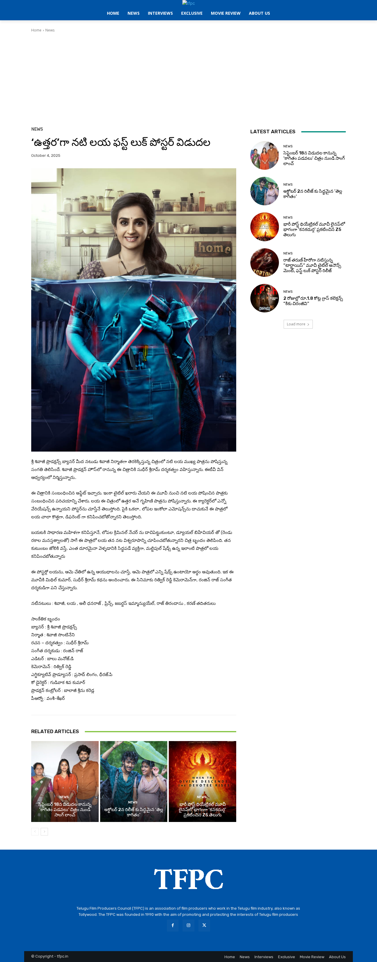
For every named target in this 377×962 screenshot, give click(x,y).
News (49, 30)
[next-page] (44, 831)
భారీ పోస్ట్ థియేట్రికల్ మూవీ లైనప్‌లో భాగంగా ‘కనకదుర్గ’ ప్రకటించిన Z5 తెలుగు (202, 810)
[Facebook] (172, 925)
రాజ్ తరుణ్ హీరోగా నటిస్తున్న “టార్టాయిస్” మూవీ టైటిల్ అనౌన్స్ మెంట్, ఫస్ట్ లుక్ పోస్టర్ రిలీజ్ (312, 265)
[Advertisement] (188, 77)
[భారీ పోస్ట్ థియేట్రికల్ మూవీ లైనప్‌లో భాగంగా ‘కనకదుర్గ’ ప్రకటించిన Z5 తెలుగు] (202, 781)
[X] (204, 925)
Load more (296, 324)
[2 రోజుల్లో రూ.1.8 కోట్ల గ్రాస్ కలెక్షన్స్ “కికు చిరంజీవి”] (264, 298)
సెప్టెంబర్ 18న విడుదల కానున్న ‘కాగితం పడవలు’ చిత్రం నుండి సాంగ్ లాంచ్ (64, 810)
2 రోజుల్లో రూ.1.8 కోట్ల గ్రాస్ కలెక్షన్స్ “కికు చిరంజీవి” (313, 301)
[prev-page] (35, 831)
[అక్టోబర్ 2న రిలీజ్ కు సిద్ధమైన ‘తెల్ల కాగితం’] (134, 781)
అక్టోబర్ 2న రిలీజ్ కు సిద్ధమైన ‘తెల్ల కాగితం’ (133, 812)
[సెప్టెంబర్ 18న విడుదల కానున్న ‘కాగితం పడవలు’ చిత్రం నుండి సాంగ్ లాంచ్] (65, 781)
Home (36, 30)
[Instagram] (188, 925)
